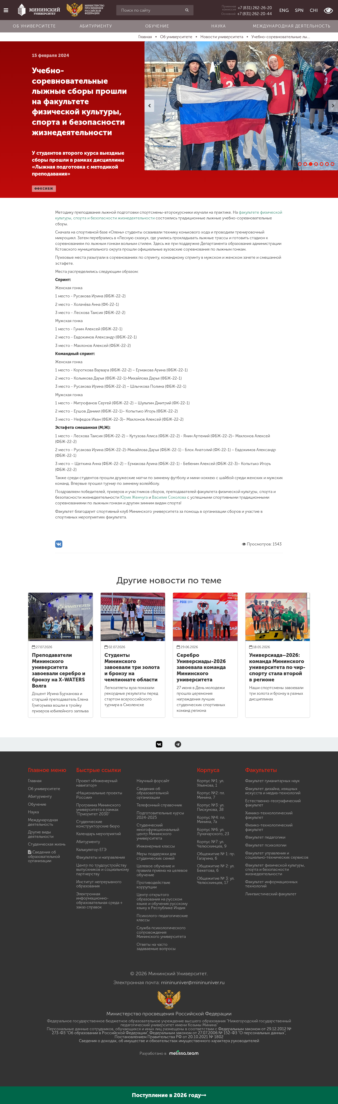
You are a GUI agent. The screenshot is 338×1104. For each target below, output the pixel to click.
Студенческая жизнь (46, 844)
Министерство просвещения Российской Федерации (169, 1014)
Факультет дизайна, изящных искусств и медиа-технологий (272, 791)
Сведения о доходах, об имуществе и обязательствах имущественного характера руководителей (169, 1040)
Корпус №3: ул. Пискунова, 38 (210, 807)
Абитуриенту (96, 26)
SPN (299, 10)
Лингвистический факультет (270, 894)
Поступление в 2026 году (166, 1095)
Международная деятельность (292, 26)
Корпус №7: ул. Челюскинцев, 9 (211, 843)
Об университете (34, 26)
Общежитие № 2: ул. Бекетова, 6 (216, 868)
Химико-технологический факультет (268, 815)
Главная (35, 780)
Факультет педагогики (265, 837)
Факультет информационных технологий (271, 884)
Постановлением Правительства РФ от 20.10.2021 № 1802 (169, 1036)
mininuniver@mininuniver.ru (193, 982)
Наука (218, 26)
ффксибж (43, 188)
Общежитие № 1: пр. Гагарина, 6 (216, 856)
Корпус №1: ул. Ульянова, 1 (210, 783)
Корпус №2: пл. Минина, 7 (211, 795)
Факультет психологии (265, 845)
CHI (314, 10)
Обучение (157, 26)
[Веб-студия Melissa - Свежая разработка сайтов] (182, 1053)
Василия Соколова (169, 497)
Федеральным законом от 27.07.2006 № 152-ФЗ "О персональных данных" (217, 1032)
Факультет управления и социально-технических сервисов (276, 855)
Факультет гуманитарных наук (272, 780)
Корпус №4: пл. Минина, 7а (211, 819)
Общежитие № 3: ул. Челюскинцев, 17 (216, 880)
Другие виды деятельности (40, 834)
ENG (284, 10)
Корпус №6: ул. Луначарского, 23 (213, 831)
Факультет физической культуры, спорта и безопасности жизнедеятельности (275, 869)
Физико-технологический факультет (268, 827)
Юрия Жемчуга (134, 497)
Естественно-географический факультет (273, 803)
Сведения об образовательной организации (44, 856)
